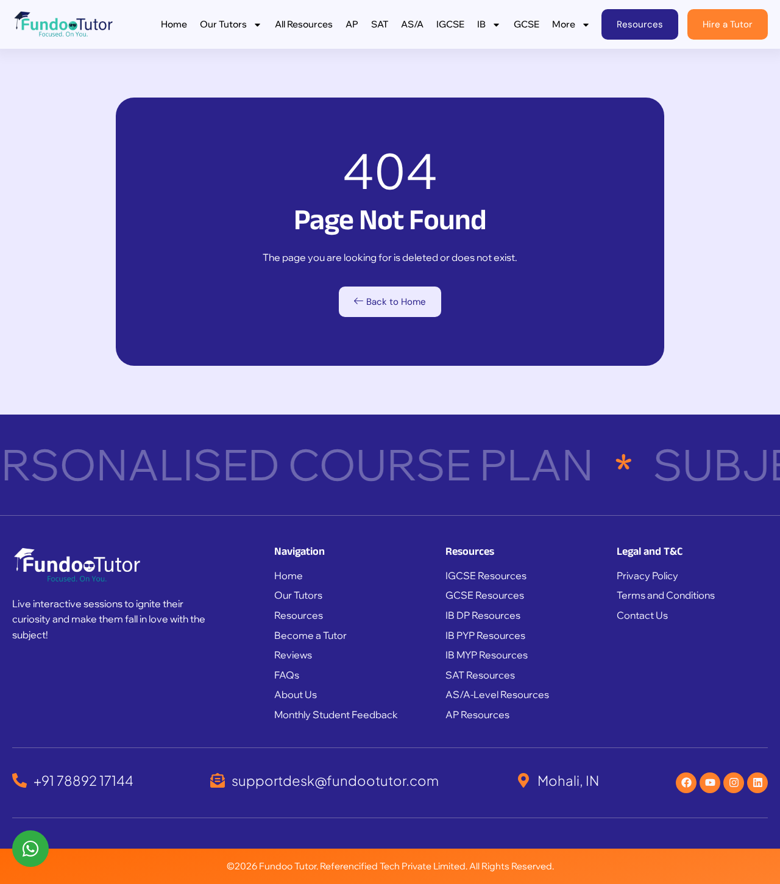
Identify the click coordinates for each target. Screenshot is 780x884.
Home (174, 24)
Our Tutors (223, 24)
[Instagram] (733, 782)
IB (481, 24)
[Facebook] (686, 782)
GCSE (526, 24)
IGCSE (450, 24)
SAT (379, 24)
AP (352, 24)
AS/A (412, 24)
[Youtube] (710, 782)
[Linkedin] (757, 782)
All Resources (304, 24)
